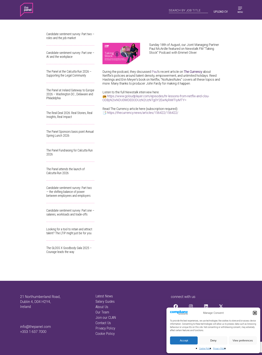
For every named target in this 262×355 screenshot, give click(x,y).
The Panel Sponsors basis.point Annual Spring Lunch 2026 (70, 133)
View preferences (243, 340)
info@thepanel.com (35, 326)
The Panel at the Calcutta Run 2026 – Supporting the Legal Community (68, 73)
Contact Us (103, 323)
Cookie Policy (205, 348)
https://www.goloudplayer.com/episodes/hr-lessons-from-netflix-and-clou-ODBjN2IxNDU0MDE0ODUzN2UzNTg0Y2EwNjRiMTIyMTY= (155, 98)
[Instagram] (191, 306)
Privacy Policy (219, 348)
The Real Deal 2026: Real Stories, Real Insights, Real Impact (69, 115)
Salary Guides (105, 301)
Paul (155, 71)
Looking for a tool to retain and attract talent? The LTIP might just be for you (69, 231)
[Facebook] (175, 306)
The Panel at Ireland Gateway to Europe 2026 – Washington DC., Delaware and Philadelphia (70, 94)
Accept (184, 340)
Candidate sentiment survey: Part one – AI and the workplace (70, 55)
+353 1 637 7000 (33, 331)
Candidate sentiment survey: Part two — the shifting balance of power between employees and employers (69, 191)
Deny (213, 340)
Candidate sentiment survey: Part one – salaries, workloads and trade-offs (70, 212)
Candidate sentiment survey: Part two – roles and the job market (70, 36)
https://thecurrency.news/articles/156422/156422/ (142, 113)
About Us (102, 307)
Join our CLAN (106, 318)
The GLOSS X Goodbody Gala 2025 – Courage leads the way (69, 250)
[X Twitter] (221, 306)
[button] (255, 313)
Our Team (102, 312)
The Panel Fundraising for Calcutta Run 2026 (69, 152)
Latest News (104, 296)
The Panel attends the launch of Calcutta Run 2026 (65, 171)
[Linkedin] (206, 306)
